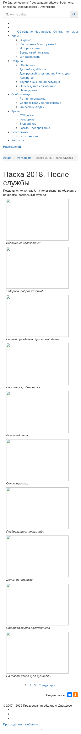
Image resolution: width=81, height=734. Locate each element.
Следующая (47, 685)
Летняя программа (32, 98)
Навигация (10, 146)
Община (17, 61)
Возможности (29, 136)
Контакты (71, 31)
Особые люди (20, 94)
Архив (15, 111)
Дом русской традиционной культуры (45, 73)
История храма (30, 48)
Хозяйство (27, 77)
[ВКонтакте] (69, 694)
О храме (25, 40)
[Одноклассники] (75, 694)
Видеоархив (28, 123)
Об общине (25, 31)
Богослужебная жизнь (34, 52)
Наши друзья (28, 90)
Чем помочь (43, 31)
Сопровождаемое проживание (40, 102)
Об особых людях (32, 107)
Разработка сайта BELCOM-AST (22, 728)
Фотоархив (27, 119)
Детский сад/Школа (33, 69)
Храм (15, 35)
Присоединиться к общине (38, 86)
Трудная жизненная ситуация (40, 81)
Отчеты (58, 31)
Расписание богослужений (38, 44)
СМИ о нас (27, 115)
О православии (30, 56)
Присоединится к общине (20, 724)
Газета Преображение (35, 128)
